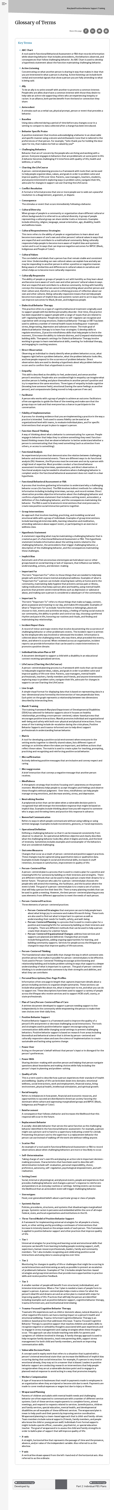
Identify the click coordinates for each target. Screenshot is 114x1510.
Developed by (24, 1484)
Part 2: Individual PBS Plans (91, 1484)
